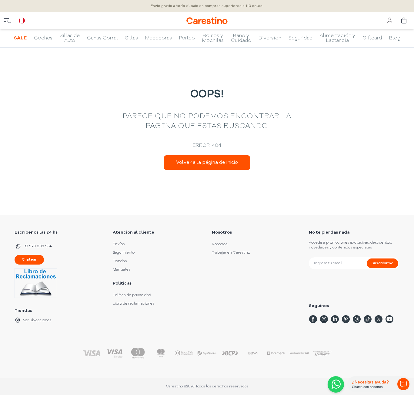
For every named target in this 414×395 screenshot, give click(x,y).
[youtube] (389, 319)
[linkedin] (335, 319)
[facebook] (313, 319)
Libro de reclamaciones (133, 304)
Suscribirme (382, 263)
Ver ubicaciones (37, 320)
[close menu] (7, 20)
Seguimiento (124, 253)
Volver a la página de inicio (207, 162)
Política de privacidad (132, 295)
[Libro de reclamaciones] (37, 283)
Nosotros (219, 244)
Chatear (29, 260)
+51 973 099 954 (37, 246)
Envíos (119, 244)
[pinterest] (346, 319)
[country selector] (22, 20)
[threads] (356, 319)
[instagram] (324, 319)
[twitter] (378, 319)
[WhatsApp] (334, 384)
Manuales (121, 270)
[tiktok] (367, 319)
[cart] (404, 20)
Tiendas (120, 261)
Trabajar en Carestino (231, 253)
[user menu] (389, 20)
